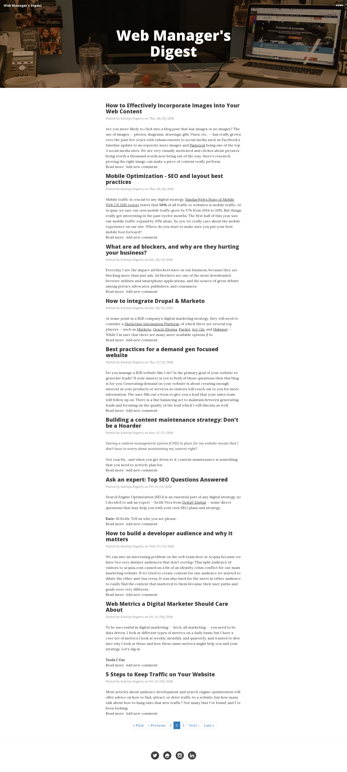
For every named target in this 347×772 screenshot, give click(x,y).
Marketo (144, 329)
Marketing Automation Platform (152, 324)
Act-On (198, 329)
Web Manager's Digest (23, 5)
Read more (115, 166)
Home (339, 5)
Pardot (184, 329)
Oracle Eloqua (165, 329)
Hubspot (220, 329)
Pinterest (197, 145)
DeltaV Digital (194, 502)
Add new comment (142, 166)
